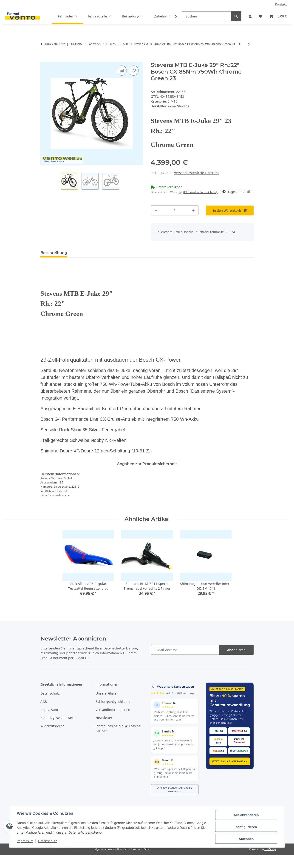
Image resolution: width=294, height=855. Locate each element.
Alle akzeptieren (246, 815)
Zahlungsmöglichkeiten (113, 701)
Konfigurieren (246, 827)
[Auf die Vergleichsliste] (122, 71)
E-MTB (173, 101)
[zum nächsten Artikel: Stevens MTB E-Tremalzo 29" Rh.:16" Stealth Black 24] (249, 44)
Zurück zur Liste (54, 44)
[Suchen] (236, 16)
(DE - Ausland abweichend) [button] (200, 192)
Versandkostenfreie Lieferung (197, 173)
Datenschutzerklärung (121, 648)
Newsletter (104, 717)
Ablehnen (246, 839)
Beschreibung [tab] (53, 253)
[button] (250, 16)
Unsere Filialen (107, 693)
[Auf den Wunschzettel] (134, 71)
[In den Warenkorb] (44, 59)
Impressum (25, 841)
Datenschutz (47, 841)
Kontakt (281, 4)
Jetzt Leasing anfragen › (229, 761)
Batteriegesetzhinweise (58, 717)
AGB (43, 701)
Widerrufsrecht (52, 726)
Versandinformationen (113, 709)
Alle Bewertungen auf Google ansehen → (174, 789)
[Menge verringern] (156, 210)
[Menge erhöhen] (193, 210)
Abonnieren (236, 650)
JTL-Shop (270, 849)
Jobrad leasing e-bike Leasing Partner (118, 728)
